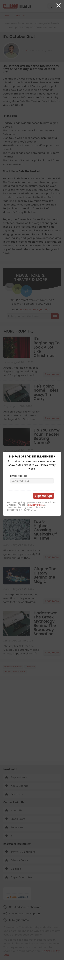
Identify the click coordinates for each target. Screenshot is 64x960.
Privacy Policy (36, 505)
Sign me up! (43, 496)
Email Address (18, 476)
